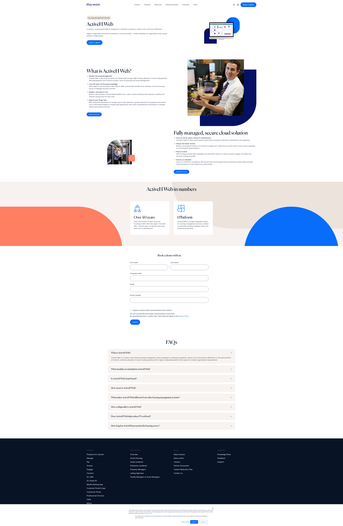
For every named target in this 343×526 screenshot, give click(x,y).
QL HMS (90, 477)
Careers (177, 462)
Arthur (89, 503)
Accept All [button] (194, 522)
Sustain (90, 466)
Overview (134, 454)
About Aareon (179, 454)
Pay (88, 462)
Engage (90, 469)
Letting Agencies (137, 473)
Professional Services (95, 496)
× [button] (213, 507)
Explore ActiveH (94, 114)
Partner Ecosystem (181, 466)
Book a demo (248, 5)
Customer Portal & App (96, 488)
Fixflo (89, 499)
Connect (90, 473)
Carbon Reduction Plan (183, 469)
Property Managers (138, 469)
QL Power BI (92, 481)
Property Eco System (95, 454)
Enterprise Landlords (138, 466)
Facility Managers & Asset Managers (145, 477)
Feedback (221, 458)
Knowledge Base (224, 454)
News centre (179, 458)
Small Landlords (136, 462)
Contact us (178, 473)
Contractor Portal (94, 492)
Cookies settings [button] (185, 522)
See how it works (181, 172)
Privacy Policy (148, 513)
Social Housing (136, 458)
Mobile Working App (95, 484)
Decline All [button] (203, 522)
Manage (90, 458)
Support (220, 462)
